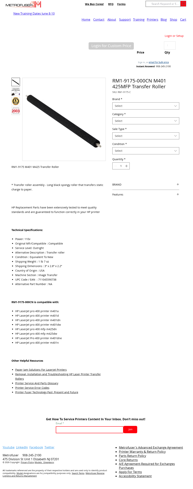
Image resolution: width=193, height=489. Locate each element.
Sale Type (119, 129)
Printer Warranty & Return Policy (142, 452)
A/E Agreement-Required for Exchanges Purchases (147, 466)
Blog (164, 19)
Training (139, 19)
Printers (152, 19)
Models (39, 462)
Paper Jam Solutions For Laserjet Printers (41, 369)
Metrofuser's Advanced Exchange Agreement (151, 447)
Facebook (36, 447)
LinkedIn (22, 447)
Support (125, 19)
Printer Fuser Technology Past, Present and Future (46, 392)
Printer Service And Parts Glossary (36, 383)
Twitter (49, 447)
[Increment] (126, 166)
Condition (119, 144)
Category (119, 114)
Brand (117, 99)
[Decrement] (115, 166)
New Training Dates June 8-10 (34, 13)
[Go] (183, 4)
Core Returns (128, 460)
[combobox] (145, 105)
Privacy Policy (27, 462)
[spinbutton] (121, 166)
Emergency (49, 462)
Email (59, 423)
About (111, 19)
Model (20, 473)
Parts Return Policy (132, 456)
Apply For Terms (130, 472)
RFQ (110, 4)
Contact (98, 19)
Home (86, 19)
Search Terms (78, 473)
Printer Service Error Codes (32, 387)
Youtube (9, 447)
